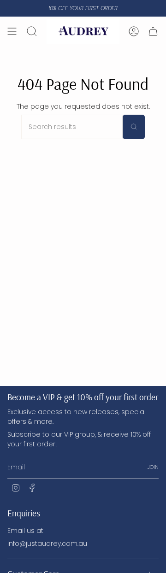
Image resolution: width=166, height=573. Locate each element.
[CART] (153, 31)
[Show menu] (12, 31)
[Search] (134, 127)
